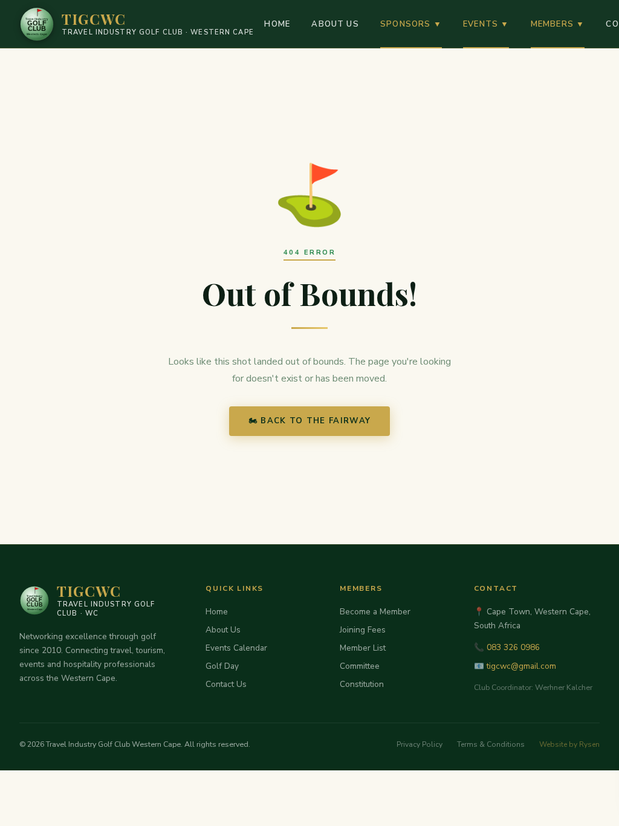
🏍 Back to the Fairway (309, 420)
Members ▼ (558, 24)
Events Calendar (236, 648)
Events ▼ (486, 24)
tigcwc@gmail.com (521, 666)
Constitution (362, 684)
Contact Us (226, 684)
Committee (360, 666)
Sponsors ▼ (411, 24)
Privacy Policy (419, 744)
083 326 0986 (513, 647)
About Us (334, 24)
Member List (363, 648)
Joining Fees (363, 630)
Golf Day (222, 666)
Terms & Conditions (491, 744)
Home (277, 24)
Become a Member (375, 611)
